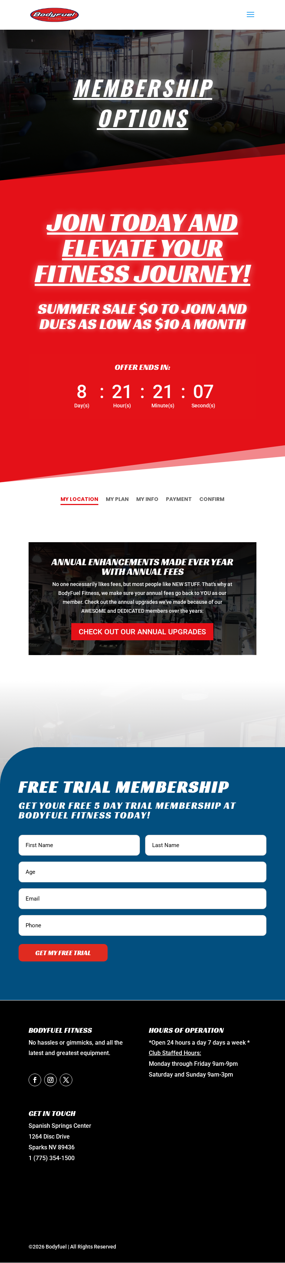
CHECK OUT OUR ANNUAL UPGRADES (142, 631)
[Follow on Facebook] (35, 1080)
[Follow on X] (66, 1080)
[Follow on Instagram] (50, 1080)
